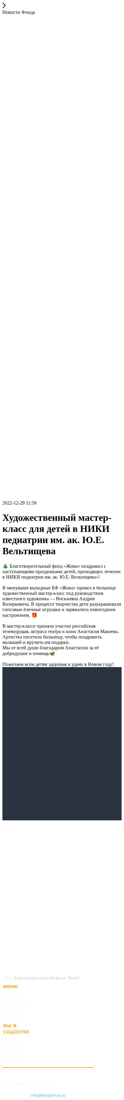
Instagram (12, 1048)
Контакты (12, 1017)
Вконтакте (13, 1055)
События (12, 1010)
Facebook (12, 1041)
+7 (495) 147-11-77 (29, 1084)
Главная (11, 995)
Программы (14, 1003)
